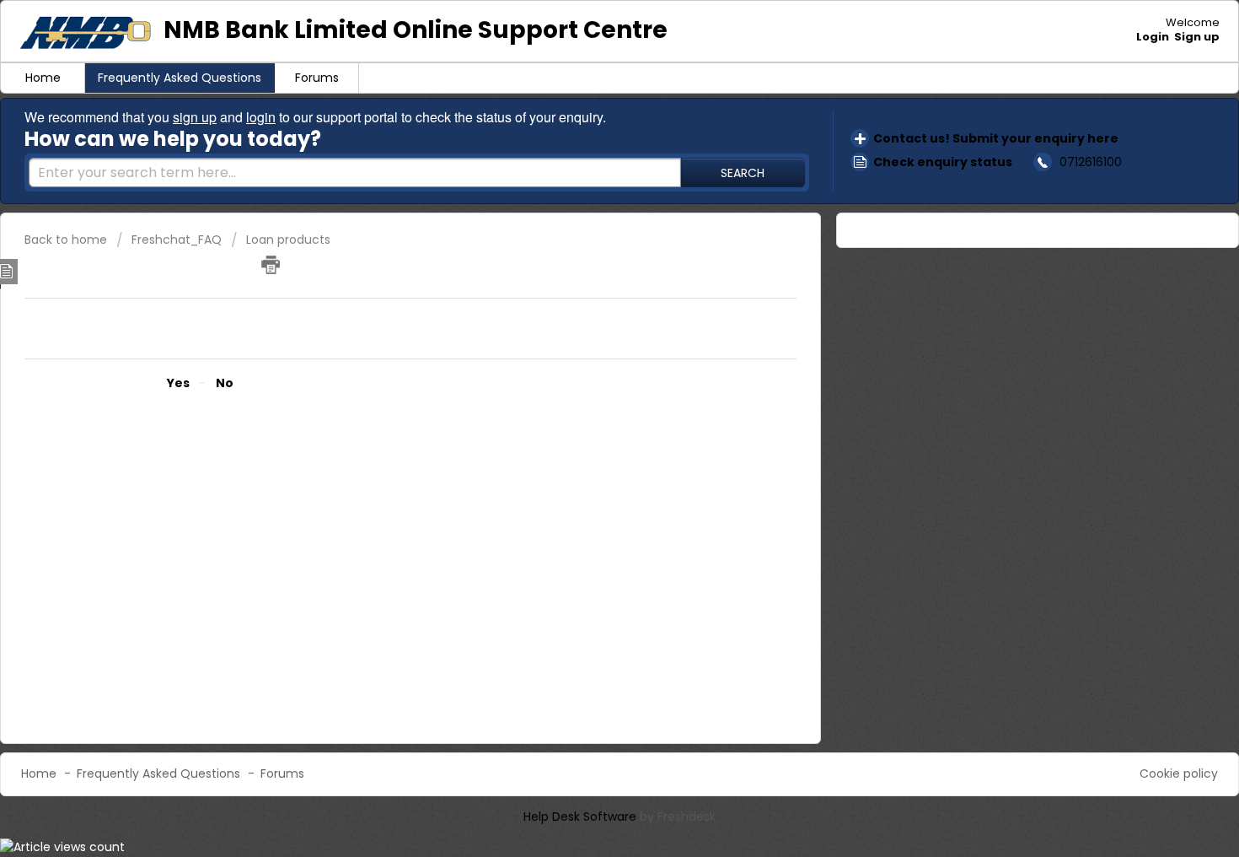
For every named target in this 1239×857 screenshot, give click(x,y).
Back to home (65, 239)
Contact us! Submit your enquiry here (995, 138)
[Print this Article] (270, 265)
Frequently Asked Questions (179, 77)
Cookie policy (1179, 773)
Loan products (288, 239)
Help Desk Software (581, 816)
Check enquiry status (942, 162)
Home (43, 77)
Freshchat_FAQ (176, 239)
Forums (317, 77)
